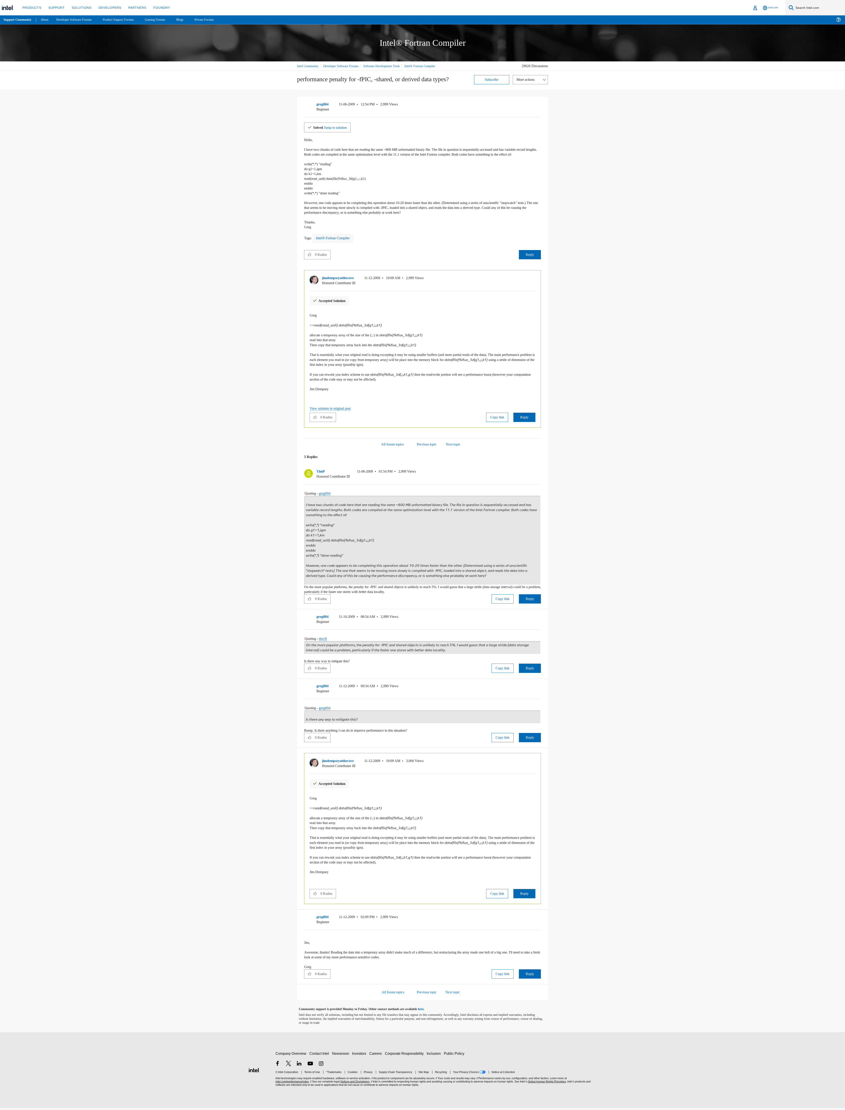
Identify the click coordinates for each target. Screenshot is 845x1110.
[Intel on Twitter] (288, 1065)
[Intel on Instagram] (321, 1065)
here (424, 1011)
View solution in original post (332, 416)
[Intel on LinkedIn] (299, 1065)
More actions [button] (526, 84)
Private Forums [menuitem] (213, 19)
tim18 (325, 642)
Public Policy (455, 1055)
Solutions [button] (79, 7)
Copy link (497, 425)
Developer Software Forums (344, 65)
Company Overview (291, 1055)
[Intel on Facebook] (277, 1065)
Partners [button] (132, 7)
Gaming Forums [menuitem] (163, 19)
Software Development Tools (388, 65)
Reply (529, 263)
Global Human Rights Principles (546, 1084)
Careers (376, 1055)
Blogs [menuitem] (189, 19)
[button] (539, 110)
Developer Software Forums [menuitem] (77, 19)
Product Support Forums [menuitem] (124, 19)
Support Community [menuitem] (18, 19)
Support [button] (55, 7)
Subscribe (492, 84)
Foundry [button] (156, 7)
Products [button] (31, 7)
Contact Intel (320, 1055)
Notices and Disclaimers (354, 1084)
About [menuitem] (46, 19)
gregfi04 (327, 501)
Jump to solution (332, 131)
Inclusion (435, 1055)
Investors (360, 1055)
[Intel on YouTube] (310, 1065)
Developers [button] (106, 7)
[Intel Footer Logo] (254, 1071)
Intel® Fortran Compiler (313, 70)
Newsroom (341, 1055)
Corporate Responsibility (405, 1055)
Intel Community (308, 65)
